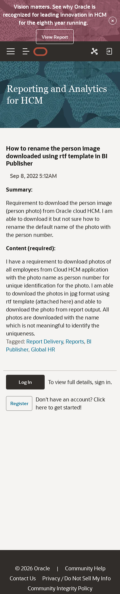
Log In (25, 382)
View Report (55, 37)
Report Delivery (44, 341)
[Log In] (109, 51)
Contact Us (23, 578)
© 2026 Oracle (32, 568)
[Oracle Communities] (94, 51)
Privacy (51, 578)
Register (19, 403)
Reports (75, 341)
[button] (26, 51)
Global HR (43, 349)
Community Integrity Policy (60, 588)
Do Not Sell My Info (87, 578)
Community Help (85, 568)
